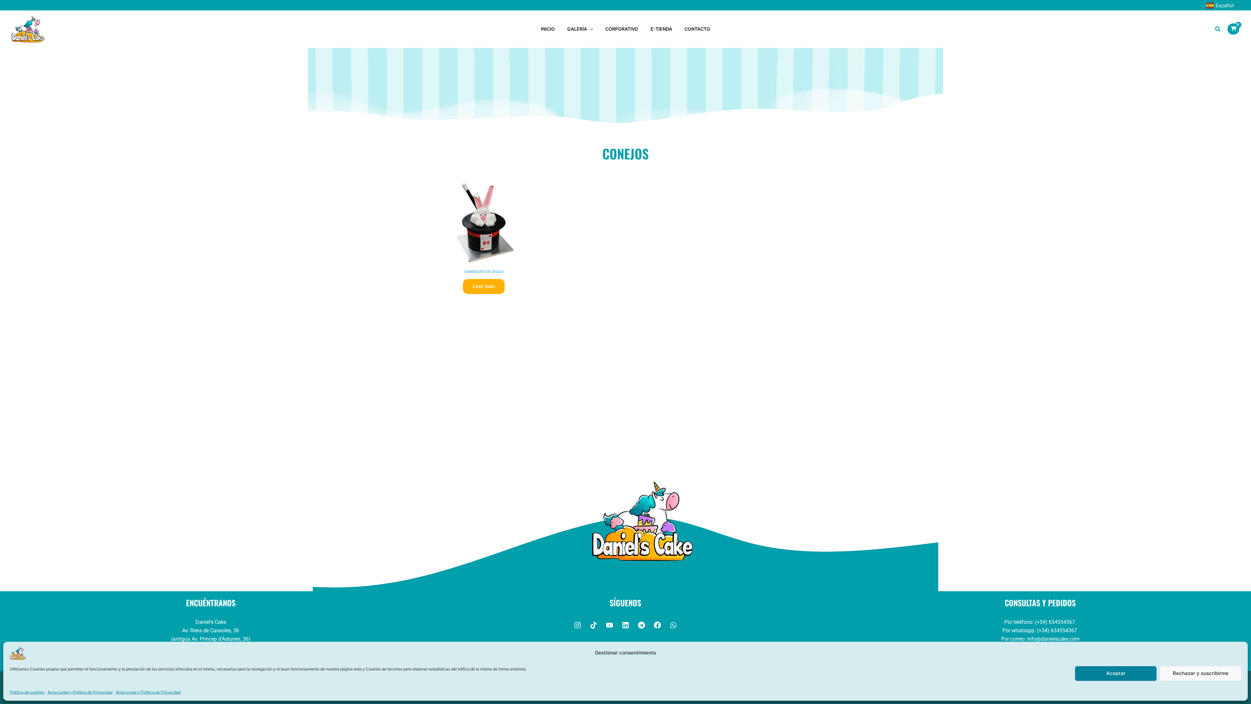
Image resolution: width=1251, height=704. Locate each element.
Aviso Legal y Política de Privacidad (80, 692)
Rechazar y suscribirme (1201, 673)
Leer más (484, 286)
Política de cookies (27, 692)
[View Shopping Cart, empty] (1233, 29)
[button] (590, 29)
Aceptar (1116, 673)
